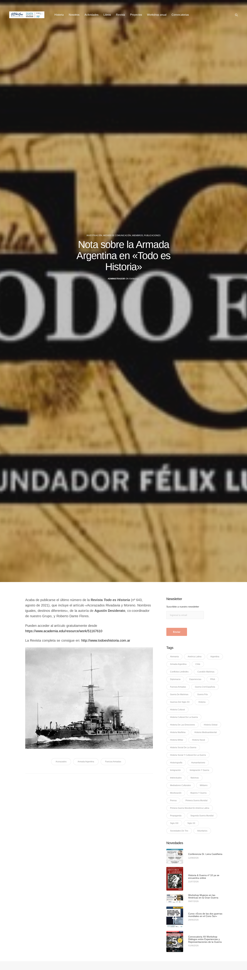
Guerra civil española (205, 687)
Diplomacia (175, 679)
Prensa (173, 800)
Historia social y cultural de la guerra (188, 755)
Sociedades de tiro (179, 831)
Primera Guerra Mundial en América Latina (189, 808)
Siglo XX (191, 823)
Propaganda (175, 815)
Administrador (116, 279)
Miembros (137, 235)
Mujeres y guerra (198, 793)
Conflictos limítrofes (179, 672)
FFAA (212, 679)
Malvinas (195, 778)
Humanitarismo (198, 762)
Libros (107, 14)
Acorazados (61, 761)
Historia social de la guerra (183, 747)
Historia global (210, 725)
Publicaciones (152, 235)
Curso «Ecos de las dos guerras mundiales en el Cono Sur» (205, 914)
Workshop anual (157, 14)
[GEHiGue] (26, 14)
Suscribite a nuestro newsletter (182, 606)
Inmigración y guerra (199, 770)
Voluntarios (202, 831)
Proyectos (136, 14)
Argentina (214, 656)
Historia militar (176, 740)
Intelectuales (176, 778)
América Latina (194, 656)
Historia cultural (177, 709)
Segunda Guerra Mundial (202, 815)
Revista (120, 14)
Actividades (91, 14)
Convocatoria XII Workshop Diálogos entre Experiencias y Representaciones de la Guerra (205, 939)
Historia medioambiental (205, 732)
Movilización (175, 793)
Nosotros (74, 14)
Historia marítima (178, 732)
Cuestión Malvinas (205, 672)
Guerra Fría (202, 694)
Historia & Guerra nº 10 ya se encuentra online (203, 876)
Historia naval (198, 740)
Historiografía (176, 762)
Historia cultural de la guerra (184, 717)
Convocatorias (180, 14)
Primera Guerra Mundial (197, 800)
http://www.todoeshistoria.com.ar (105, 640)
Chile (197, 664)
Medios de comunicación (117, 235)
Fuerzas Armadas (113, 761)
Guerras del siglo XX (180, 702)
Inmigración (175, 770)
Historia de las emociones (182, 725)
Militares (204, 785)
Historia (59, 14)
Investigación (94, 235)
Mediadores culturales (180, 785)
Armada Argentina (86, 761)
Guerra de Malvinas (179, 694)
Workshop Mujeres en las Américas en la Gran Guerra (203, 896)
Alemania (174, 656)
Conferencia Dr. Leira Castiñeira (205, 854)
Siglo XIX (174, 823)
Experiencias (195, 679)
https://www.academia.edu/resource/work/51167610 (63, 631)
